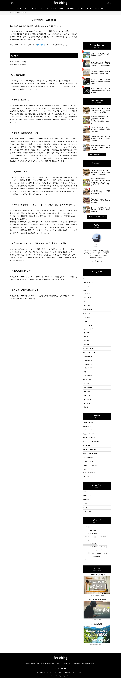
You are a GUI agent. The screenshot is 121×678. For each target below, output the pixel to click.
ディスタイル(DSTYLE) (89, 449)
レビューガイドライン (51, 673)
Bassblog (58, 676)
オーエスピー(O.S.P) (88, 461)
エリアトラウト (87, 511)
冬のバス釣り (71, 8)
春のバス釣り (88, 356)
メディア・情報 (99, 8)
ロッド (34, 8)
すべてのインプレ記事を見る (96, 216)
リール (27, 8)
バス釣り (85, 492)
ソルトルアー (87, 313)
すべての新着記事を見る (96, 154)
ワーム (105, 553)
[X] (92, 261)
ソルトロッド (87, 297)
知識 (85, 372)
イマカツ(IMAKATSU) (89, 473)
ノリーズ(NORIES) (88, 457)
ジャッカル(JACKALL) (89, 434)
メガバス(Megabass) (89, 437)
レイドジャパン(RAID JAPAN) (91, 465)
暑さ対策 (86, 333)
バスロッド (87, 294)
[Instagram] (98, 261)
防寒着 (61, 8)
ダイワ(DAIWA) (87, 426)
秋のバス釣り (88, 364)
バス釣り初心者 (88, 376)
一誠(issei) (86, 476)
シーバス (85, 503)
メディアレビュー (89, 383)
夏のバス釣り (88, 360)
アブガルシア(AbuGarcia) (90, 430)
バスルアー (87, 305)
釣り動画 (87, 391)
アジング (85, 507)
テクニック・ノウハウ (84, 8)
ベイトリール (87, 286)
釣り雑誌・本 (88, 387)
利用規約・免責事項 (64, 673)
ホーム (19, 8)
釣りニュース (87, 399)
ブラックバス (103, 550)
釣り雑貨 (86, 344)
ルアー (41, 8)
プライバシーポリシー (78, 673)
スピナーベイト (87, 559)
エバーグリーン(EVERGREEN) (91, 441)
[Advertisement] (97, 28)
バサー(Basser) (87, 550)
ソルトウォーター (87, 496)
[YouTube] (101, 261)
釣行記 (86, 407)
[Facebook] (95, 261)
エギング (99, 553)
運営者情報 (40, 673)
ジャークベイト (96, 556)
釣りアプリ (88, 395)
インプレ (86, 526)
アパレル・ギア (51, 8)
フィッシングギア (89, 329)
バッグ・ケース (88, 325)
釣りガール (87, 403)
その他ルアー (87, 317)
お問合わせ (41, 45)
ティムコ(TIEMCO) (88, 469)
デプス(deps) (86, 445)
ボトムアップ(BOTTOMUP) (90, 453)
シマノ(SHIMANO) (88, 422)
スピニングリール (89, 282)
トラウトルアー (88, 309)
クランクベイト (87, 556)
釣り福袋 (86, 340)
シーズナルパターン (89, 352)
